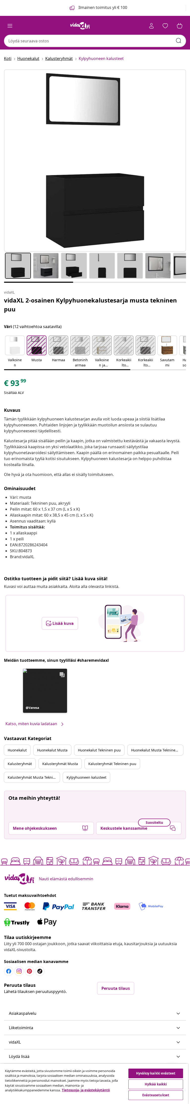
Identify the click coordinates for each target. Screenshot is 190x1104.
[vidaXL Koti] (80, 25)
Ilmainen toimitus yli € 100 (102, 7)
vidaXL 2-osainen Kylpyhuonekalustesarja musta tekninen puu (90, 304)
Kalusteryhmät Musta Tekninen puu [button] (34, 777)
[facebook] (8, 971)
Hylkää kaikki (156, 1084)
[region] (94, 1084)
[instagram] (19, 971)
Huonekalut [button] (17, 750)
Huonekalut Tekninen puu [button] (99, 750)
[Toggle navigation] (10, 26)
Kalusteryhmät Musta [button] (60, 763)
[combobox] (95, 41)
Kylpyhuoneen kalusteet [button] (86, 777)
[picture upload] (121, 623)
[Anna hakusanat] (179, 41)
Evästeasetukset (155, 1095)
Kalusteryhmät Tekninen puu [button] (112, 763)
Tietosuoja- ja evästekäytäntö (86, 1090)
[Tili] (151, 25)
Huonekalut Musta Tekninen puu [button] (157, 750)
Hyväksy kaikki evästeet (155, 1073)
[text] (15, 384)
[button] (15, 351)
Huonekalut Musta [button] (52, 750)
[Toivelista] (165, 25)
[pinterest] (29, 971)
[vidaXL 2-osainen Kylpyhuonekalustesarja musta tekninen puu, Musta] (95, 160)
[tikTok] (39, 971)
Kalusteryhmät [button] (20, 763)
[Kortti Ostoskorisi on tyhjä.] (180, 25)
